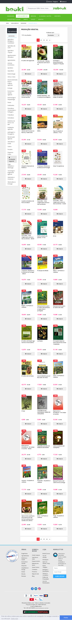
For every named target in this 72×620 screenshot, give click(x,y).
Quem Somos (35, 567)
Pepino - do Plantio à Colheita (27, 306)
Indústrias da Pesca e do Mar (11, 122)
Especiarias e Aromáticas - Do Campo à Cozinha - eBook (28, 447)
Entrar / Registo (53, 1)
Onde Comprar (36, 555)
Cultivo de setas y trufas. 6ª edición (58, 96)
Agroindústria (11, 60)
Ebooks (23, 574)
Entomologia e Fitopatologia (12, 98)
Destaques (45, 559)
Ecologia (10, 88)
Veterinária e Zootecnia (11, 178)
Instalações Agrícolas (11, 128)
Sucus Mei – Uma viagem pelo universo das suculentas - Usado (59, 202)
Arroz (54, 236)
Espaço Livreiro (36, 561)
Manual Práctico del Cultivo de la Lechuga (59, 481)
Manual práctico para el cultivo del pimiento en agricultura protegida (43, 308)
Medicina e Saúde (24, 558)
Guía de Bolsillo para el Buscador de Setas (43, 376)
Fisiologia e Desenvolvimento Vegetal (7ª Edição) (58, 62)
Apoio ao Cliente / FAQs (46, 562)
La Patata (40, 341)
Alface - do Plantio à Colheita (58, 271)
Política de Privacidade (46, 578)
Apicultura (10, 68)
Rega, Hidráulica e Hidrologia (11, 166)
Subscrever (59, 576)
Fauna (9, 102)
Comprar (28, 74)
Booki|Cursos (46, 553)
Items (63, 1)
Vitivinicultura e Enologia (12, 183)
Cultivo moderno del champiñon (59, 446)
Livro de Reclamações (46, 582)
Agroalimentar (22, 16)
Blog (33, 576)
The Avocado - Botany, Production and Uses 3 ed (43, 62)
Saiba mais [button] (14, 618)
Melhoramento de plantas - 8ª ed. (42, 236)
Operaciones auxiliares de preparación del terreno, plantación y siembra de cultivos (28, 518)
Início (7, 23)
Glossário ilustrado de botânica (28, 166)
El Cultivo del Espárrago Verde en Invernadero (28, 341)
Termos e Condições (45, 574)
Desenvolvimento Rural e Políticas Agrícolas (12, 82)
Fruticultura (11, 115)
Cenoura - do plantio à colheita (28, 481)
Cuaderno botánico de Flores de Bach (28, 201)
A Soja (23, 411)
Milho (38, 131)
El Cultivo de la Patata (28, 376)
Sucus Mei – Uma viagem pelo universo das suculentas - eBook (28, 237)
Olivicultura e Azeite (11, 142)
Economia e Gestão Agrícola (11, 92)
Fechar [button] (66, 617)
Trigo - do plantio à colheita (58, 516)
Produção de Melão (42, 270)
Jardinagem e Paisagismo (11, 133)
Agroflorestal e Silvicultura (12, 56)
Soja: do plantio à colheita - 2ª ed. (58, 131)
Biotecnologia (11, 74)
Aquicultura (11, 71)
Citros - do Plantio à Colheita (58, 376)
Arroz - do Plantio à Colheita (42, 516)
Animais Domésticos (11, 64)
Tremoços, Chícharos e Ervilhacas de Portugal (43, 166)
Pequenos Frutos (10, 153)
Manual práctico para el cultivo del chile (59, 306)
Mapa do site (35, 574)
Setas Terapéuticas (58, 166)
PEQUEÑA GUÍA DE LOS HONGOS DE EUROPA (43, 446)
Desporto (57, 16)
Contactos (34, 569)
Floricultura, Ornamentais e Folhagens (12, 110)
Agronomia (23, 23)
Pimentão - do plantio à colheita (43, 481)
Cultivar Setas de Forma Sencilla (26, 96)
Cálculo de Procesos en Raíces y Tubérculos (28, 131)
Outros (10, 146)
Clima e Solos (11, 77)
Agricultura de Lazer (11, 46)
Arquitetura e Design (13, 19)
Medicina (33, 16)
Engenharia (10, 16)
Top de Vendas (45, 556)
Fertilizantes (11, 105)
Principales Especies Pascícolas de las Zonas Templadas (59, 342)
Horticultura (11, 118)
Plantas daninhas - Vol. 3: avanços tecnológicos (43, 96)
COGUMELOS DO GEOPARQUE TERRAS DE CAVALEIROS (43, 412)
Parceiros (34, 571)
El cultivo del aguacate (28, 60)
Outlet (33, 19)
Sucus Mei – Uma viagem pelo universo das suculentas (43, 202)
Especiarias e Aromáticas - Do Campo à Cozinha (59, 412)
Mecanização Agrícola (11, 138)
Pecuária (10, 149)
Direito (26, 19)
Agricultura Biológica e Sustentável (11, 41)
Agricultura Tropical (11, 51)
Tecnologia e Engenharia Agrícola (11, 172)
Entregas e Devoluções (46, 570)
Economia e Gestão (45, 16)
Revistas (40, 19)
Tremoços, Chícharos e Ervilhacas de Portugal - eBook (28, 272)
